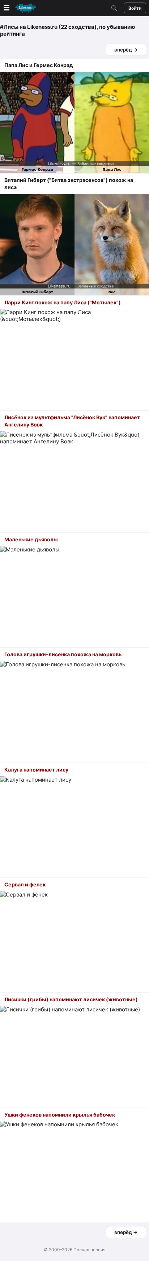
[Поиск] (113, 8)
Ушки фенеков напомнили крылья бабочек (59, 1115)
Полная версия (89, 1249)
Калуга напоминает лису (36, 769)
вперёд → (126, 50)
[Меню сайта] (19, 8)
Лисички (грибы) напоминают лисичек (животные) (71, 999)
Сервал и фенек (25, 884)
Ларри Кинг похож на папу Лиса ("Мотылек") (62, 302)
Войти (134, 8)
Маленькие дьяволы (31, 539)
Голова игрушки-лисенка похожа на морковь (63, 654)
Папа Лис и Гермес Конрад (38, 65)
